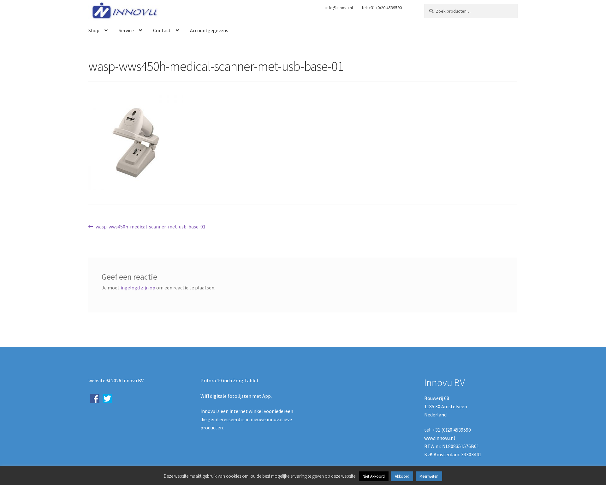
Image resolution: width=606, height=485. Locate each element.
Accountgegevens (209, 30)
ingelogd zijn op (138, 287)
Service (126, 30)
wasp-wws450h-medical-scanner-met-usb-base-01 (150, 227)
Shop (93, 30)
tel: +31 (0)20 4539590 (382, 7)
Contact (162, 30)
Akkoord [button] (402, 476)
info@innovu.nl (339, 7)
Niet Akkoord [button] (374, 476)
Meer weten (428, 476)
